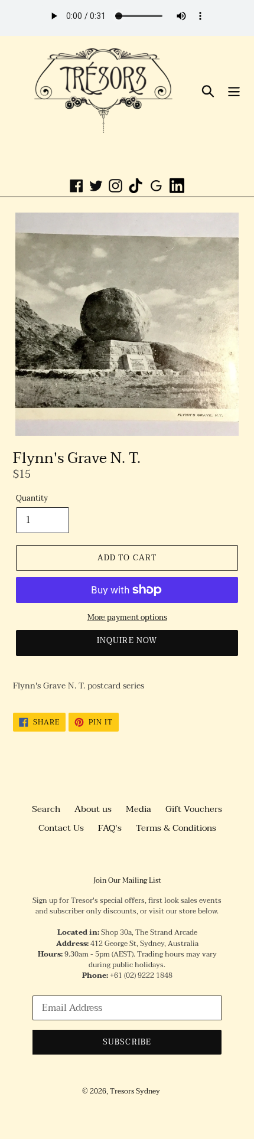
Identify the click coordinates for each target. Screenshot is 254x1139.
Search (46, 809)
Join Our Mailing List (127, 880)
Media (138, 809)
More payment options (127, 618)
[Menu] (234, 90)
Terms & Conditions (176, 828)
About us (93, 809)
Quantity (32, 499)
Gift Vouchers (193, 809)
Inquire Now (127, 640)
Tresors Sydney (135, 1091)
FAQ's (110, 828)
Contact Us (61, 828)
